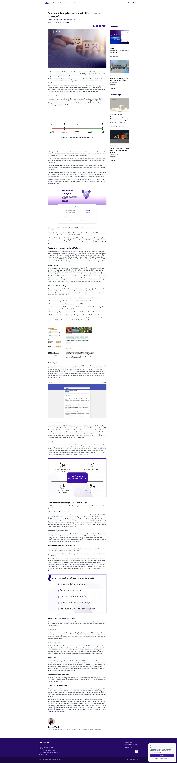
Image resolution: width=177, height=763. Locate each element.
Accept (162, 755)
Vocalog (112, 75)
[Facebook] (134, 759)
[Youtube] (137, 759)
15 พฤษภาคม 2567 (114, 55)
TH (128, 2)
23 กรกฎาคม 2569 (114, 154)
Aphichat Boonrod (114, 56)
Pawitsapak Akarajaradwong (117, 126)
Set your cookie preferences (162, 758)
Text (61, 19)
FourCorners (113, 114)
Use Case (118, 75)
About (54, 2)
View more (113, 88)
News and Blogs (73, 2)
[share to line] (100, 26)
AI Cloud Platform (68, 19)
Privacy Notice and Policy (131, 744)
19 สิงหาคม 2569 (113, 125)
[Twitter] (127, 759)
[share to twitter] (97, 26)
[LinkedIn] (131, 759)
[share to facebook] (94, 26)
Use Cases (120, 114)
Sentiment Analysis (53, 19)
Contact (81, 2)
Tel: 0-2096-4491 (43, 754)
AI (74, 19)
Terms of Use (128, 742)
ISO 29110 (112, 46)
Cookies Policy (157, 752)
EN (134, 2)
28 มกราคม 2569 (113, 82)
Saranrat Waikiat (64, 22)
